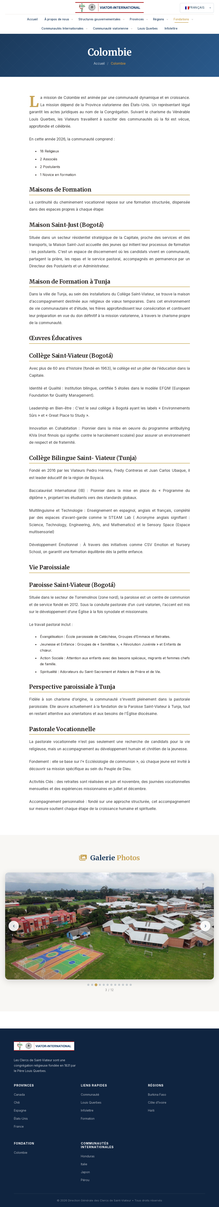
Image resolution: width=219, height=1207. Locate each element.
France (19, 1126)
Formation (88, 1118)
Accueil (32, 19)
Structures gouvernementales (99, 19)
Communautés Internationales (62, 28)
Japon (85, 1172)
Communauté (90, 1094)
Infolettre (171, 28)
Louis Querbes (148, 28)
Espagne (20, 1110)
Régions (158, 19)
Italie (84, 1164)
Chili (17, 1102)
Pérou (85, 1180)
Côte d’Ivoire (157, 1102)
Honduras (88, 1156)
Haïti (151, 1110)
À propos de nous (56, 19)
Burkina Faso (157, 1094)
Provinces (137, 19)
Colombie (20, 1152)
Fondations (181, 19)
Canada (19, 1094)
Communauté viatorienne (110, 28)
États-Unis (21, 1118)
